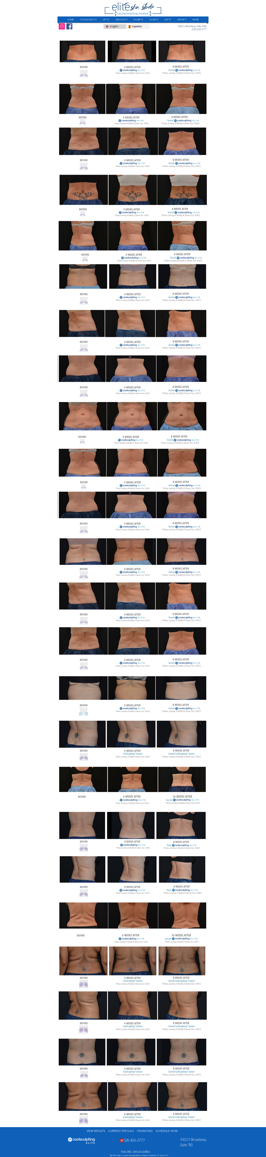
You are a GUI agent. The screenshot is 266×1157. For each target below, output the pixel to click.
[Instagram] (62, 26)
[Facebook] (69, 26)
